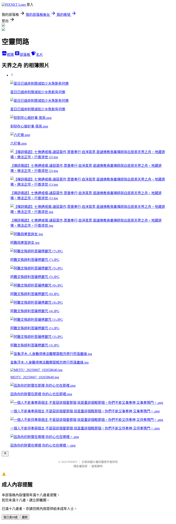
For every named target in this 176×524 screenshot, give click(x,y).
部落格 (25, 54)
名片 (39, 54)
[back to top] (5, 453)
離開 (24, 517)
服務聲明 (97, 466)
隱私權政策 (80, 466)
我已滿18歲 (10, 517)
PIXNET (72, 461)
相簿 (11, 54)
